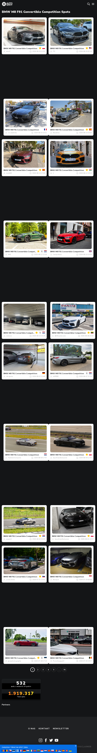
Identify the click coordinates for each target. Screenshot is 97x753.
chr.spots (9, 376)
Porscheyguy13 (58, 661)
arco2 (8, 51)
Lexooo (9, 336)
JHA (9, 254)
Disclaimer (84, 746)
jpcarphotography (14, 661)
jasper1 (9, 539)
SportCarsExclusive (60, 458)
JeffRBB (55, 376)
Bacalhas (56, 133)
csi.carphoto (12, 133)
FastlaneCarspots (14, 458)
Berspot (56, 580)
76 (64, 669)
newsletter (61, 728)
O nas (31, 728)
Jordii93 (9, 173)
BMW (6, 48)
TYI (54, 51)
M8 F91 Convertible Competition (23, 48)
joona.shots (10, 580)
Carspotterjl (57, 254)
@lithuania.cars (60, 336)
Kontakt (44, 728)
